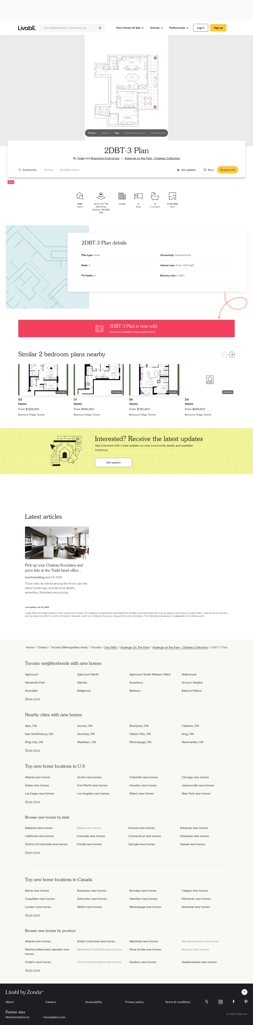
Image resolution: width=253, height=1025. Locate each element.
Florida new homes (89, 844)
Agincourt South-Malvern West (149, 674)
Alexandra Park (35, 682)
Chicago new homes (195, 777)
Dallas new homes (37, 785)
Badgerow (84, 690)
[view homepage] (27, 28)
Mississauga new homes (145, 907)
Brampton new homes (91, 890)
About (10, 1002)
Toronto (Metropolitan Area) (69, 647)
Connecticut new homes (144, 836)
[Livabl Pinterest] (245, 1002)
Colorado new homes (91, 836)
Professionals (177, 27)
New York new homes (196, 793)
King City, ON (34, 742)
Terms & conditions (177, 1002)
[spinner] (100, 28)
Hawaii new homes (192, 844)
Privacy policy (134, 1002)
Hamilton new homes (143, 899)
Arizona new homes (141, 828)
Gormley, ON (86, 734)
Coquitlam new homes (40, 899)
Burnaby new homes (143, 890)
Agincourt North (88, 674)
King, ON (188, 734)
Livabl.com (179, 616)
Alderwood (189, 674)
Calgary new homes (195, 890)
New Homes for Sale (128, 27)
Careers (50, 1002)
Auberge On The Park (134, 647)
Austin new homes (89, 777)
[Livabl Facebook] (233, 1001)
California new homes (39, 836)
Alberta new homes (38, 941)
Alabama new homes (39, 828)
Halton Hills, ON (140, 734)
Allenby (82, 682)
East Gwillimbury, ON (39, 734)
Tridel (81, 158)
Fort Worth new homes (92, 785)
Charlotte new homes (143, 777)
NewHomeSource (17, 1017)
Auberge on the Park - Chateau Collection (152, 158)
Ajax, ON (31, 726)
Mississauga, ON (140, 742)
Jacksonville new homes (198, 785)
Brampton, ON (139, 726)
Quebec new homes (142, 962)
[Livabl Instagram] (220, 1002)
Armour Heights (192, 682)
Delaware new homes (194, 836)
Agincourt (31, 674)
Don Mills (110, 647)
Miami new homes (141, 793)
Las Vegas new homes (39, 793)
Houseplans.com (54, 1017)
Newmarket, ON (192, 742)
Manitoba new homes (143, 941)
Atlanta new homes (37, 777)
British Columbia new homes (96, 941)
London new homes (38, 907)
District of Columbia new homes (46, 844)
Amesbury (136, 682)
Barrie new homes (37, 890)
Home (30, 647)
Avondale (31, 690)
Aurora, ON (84, 726)
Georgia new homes (141, 844)
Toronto (96, 647)
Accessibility (93, 1002)
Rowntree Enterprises (105, 158)
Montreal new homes (196, 907)
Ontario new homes (38, 962)
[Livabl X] (206, 1001)
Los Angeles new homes (93, 793)
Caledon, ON (190, 726)
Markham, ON (86, 742)
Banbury (134, 690)
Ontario (42, 647)
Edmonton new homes (92, 899)
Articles (155, 27)
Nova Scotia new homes (145, 949)
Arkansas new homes (194, 828)
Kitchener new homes (196, 899)
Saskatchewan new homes (199, 962)
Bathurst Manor (192, 690)
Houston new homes (143, 785)
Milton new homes (89, 907)
